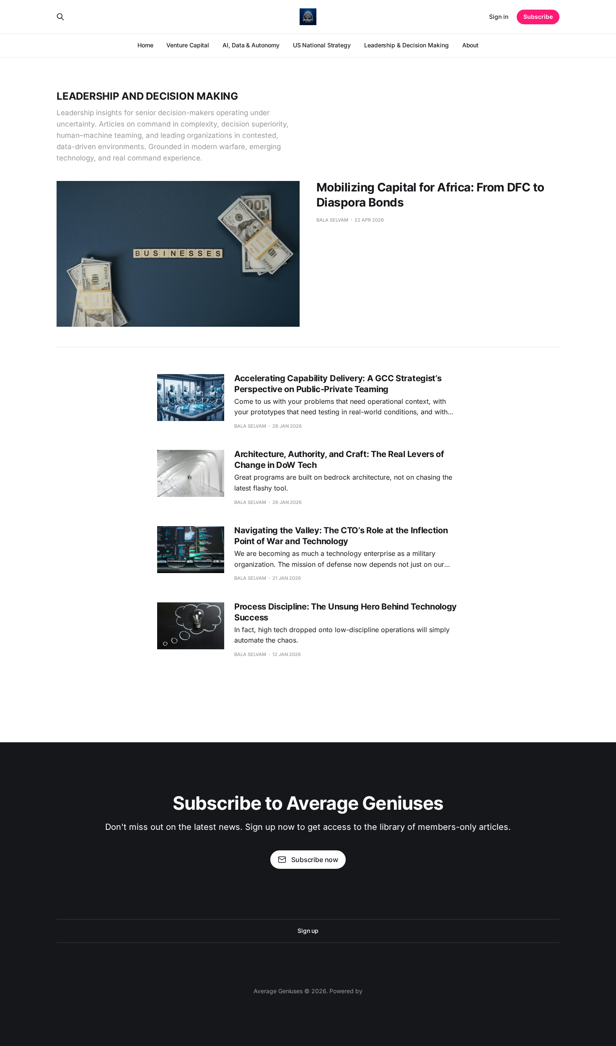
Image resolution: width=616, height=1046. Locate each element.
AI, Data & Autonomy (251, 45)
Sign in (498, 16)
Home (145, 45)
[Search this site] (60, 16)
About (470, 45)
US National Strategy (322, 45)
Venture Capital (187, 45)
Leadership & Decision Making (406, 45)
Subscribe (538, 16)
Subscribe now (314, 859)
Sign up (308, 930)
